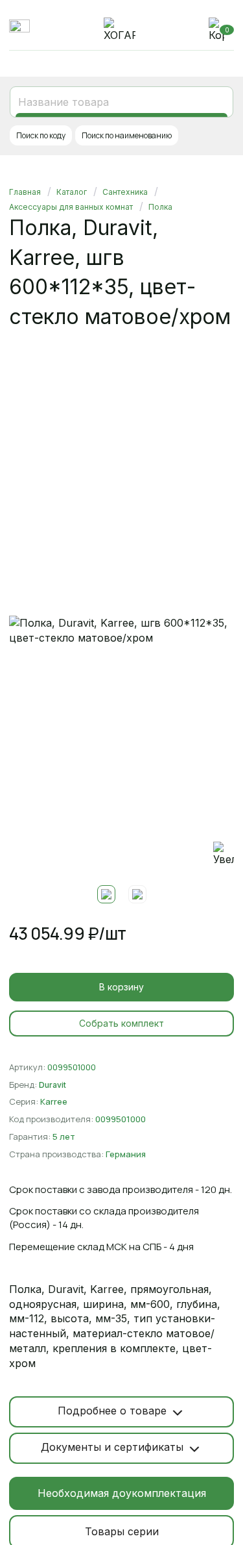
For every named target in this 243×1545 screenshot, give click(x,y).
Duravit (52, 1085)
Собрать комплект (121, 1023)
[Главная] (119, 30)
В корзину (121, 986)
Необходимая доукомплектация (122, 1493)
